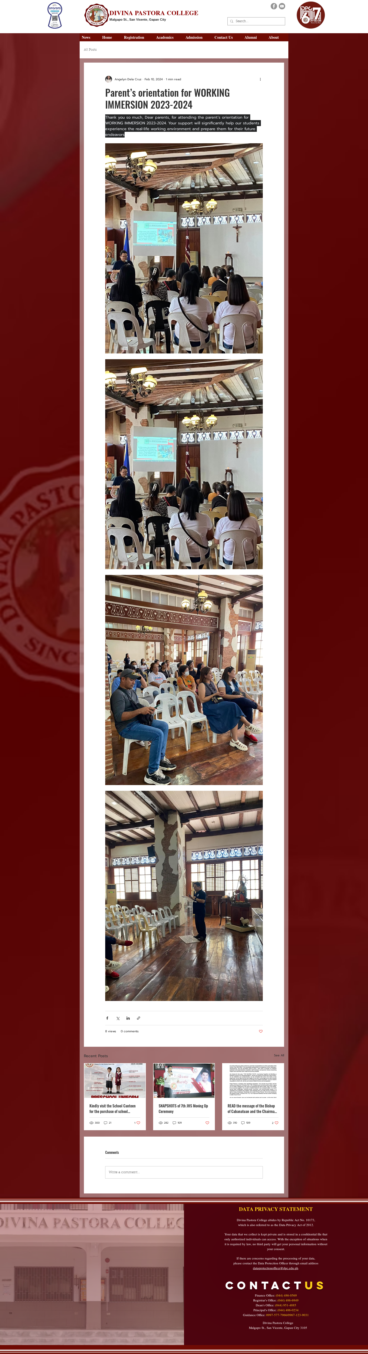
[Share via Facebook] (107, 1018)
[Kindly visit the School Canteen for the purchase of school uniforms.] (114, 1081)
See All (279, 1055)
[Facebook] (274, 6)
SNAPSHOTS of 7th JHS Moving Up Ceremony (183, 1108)
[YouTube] (282, 6)
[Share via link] (139, 1018)
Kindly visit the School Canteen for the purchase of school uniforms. (112, 1108)
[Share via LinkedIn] (128, 1018)
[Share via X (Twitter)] (118, 1018)
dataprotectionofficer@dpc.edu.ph (275, 1268)
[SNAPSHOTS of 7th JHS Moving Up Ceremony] (184, 1081)
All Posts (90, 50)
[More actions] (260, 79)
